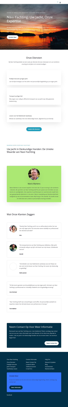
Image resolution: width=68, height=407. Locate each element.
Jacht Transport (11, 366)
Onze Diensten (11, 362)
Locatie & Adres (30, 364)
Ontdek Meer (12, 37)
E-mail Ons (29, 369)
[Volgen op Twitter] (30, 399)
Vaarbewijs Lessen (12, 369)
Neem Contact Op (52, 343)
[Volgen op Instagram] (34, 399)
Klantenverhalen (49, 369)
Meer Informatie (16, 387)
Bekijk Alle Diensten (34, 129)
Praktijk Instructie (12, 364)
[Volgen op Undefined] (37, 399)
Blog (46, 364)
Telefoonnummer (31, 366)
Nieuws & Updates (50, 362)
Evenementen (49, 366)
